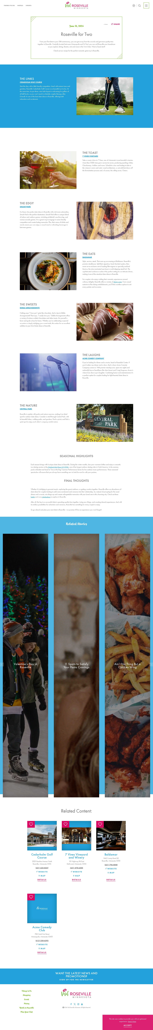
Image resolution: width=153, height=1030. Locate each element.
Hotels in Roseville (26, 1007)
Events (28, 5)
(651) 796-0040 (111, 865)
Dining (26, 1003)
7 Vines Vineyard (90, 156)
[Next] (151, 664)
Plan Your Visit (27, 1012)
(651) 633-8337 (42, 868)
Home (106, 24)
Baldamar (87, 257)
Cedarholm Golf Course (31, 82)
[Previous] (2, 664)
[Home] (76, 5)
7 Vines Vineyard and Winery (76, 855)
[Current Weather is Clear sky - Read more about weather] (134, 5)
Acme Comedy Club (42, 928)
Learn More (132, 1021)
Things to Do (9, 5)
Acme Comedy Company (93, 358)
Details (42, 880)
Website (43, 872)
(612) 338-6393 (42, 940)
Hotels (20, 5)
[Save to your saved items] (31, 824)
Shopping (26, 995)
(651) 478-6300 (76, 868)
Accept (128, 1025)
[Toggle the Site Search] (139, 5)
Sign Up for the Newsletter (77, 980)
